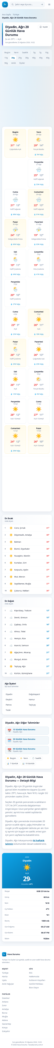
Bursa (4, 1013)
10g (46, 52)
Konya (4, 1027)
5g (34, 52)
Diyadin (9, 694)
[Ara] (42, 4)
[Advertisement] (27, 96)
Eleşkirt (9, 699)
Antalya (5, 1009)
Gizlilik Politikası (36, 984)
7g (40, 52)
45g (40, 57)
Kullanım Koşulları (37, 980)
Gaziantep (6, 1024)
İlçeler (22, 63)
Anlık (13, 63)
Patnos (9, 704)
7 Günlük (12, 763)
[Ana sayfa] (5, 4)
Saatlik (25, 52)
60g (47, 57)
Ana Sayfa (6, 14)
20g (13, 57)
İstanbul (5, 998)
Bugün (7, 52)
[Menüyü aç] (49, 4)
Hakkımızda (34, 976)
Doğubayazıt (34, 694)
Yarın (16, 52)
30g (27, 57)
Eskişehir (6, 1031)
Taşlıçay (32, 704)
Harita (4, 976)
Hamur (32, 699)
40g (34, 57)
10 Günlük (28, 763)
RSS (30, 973)
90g (6, 63)
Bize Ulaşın (34, 987)
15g (6, 57)
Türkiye (16, 14)
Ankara (5, 1001)
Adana (5, 1020)
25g (20, 57)
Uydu (4, 980)
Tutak (8, 710)
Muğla (5, 1016)
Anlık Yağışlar (8, 984)
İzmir (4, 1005)
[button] (15, 143)
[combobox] (27, 4)
